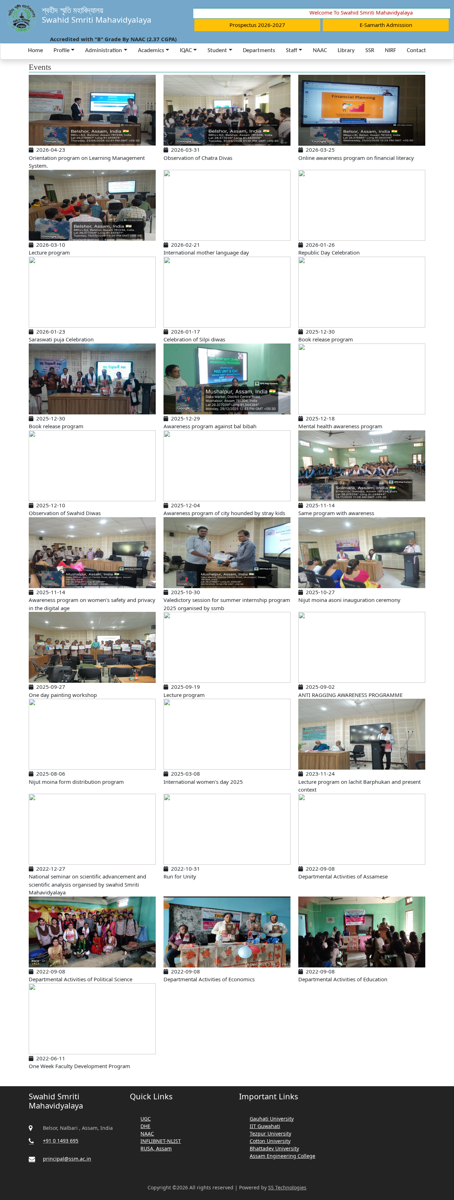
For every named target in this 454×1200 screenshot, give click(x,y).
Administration (103, 51)
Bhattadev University (274, 1148)
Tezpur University (270, 1133)
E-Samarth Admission (386, 24)
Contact (416, 51)
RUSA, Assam (156, 1148)
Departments (259, 51)
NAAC (320, 51)
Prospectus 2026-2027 (257, 24)
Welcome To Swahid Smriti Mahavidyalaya (348, 12)
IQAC (186, 51)
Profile (62, 51)
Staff (291, 51)
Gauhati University (272, 1118)
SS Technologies (287, 1187)
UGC (145, 1118)
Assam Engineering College (282, 1155)
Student (217, 51)
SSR (369, 51)
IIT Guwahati (265, 1126)
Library (346, 51)
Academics (151, 51)
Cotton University (270, 1141)
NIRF (390, 51)
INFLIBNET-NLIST (160, 1141)
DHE (145, 1126)
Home (35, 51)
